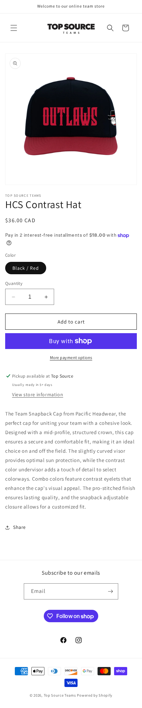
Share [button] (19, 527)
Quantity (13, 283)
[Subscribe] (110, 591)
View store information (37, 394)
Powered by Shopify (94, 695)
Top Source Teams (60, 695)
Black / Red (25, 268)
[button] (13, 27)
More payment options (71, 357)
